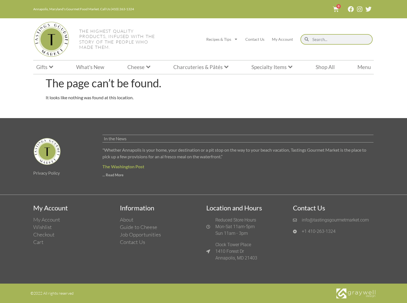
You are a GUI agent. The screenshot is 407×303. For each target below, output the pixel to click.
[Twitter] (368, 9)
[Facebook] (351, 9)
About (126, 219)
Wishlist (42, 227)
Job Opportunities (140, 234)
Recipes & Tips (218, 39)
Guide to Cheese (138, 227)
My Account (282, 39)
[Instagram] (360, 9)
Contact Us (254, 39)
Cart (38, 242)
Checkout (44, 234)
